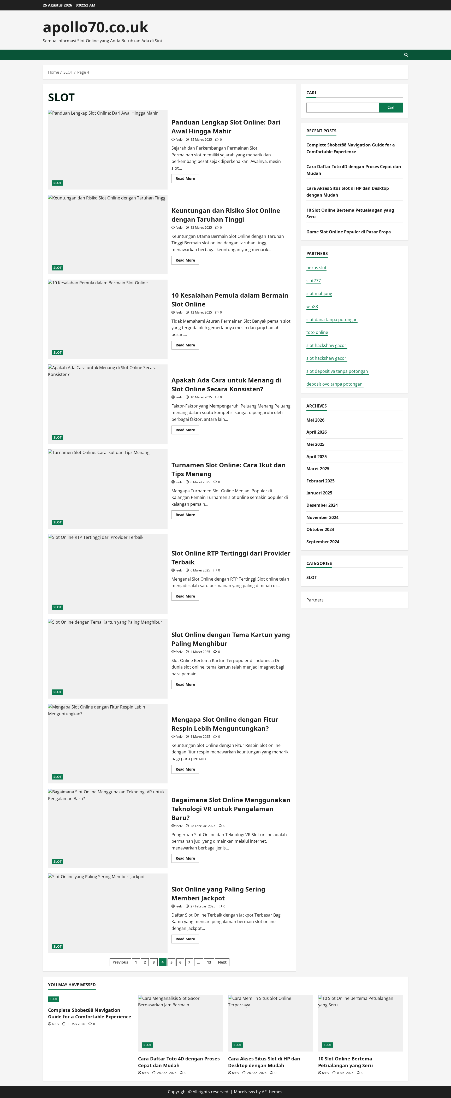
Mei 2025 (315, 444)
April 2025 (316, 456)
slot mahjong (319, 293)
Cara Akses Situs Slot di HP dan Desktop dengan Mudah (264, 1061)
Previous (120, 962)
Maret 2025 (317, 468)
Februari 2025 (320, 481)
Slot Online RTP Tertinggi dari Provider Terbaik (108, 574)
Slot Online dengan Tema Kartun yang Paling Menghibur (108, 659)
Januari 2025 (319, 493)
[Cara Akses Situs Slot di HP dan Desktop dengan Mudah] (270, 1023)
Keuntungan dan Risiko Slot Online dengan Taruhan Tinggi (108, 234)
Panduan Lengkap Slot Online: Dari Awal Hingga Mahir (108, 150)
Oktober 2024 (320, 529)
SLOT (58, 183)
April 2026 (316, 432)
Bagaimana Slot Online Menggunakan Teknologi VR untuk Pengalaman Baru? (108, 828)
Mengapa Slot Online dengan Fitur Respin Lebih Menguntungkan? (108, 743)
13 (209, 962)
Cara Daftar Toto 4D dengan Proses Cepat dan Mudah (179, 1061)
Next (222, 962)
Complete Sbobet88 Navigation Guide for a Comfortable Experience (89, 1013)
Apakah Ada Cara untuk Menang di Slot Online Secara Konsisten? (108, 404)
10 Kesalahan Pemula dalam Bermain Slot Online (108, 319)
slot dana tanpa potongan (332, 319)
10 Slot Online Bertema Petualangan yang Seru (345, 1061)
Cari (311, 93)
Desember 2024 (322, 505)
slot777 (313, 281)
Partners (315, 600)
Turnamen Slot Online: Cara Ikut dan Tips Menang (108, 489)
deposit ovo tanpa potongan (335, 384)
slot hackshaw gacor (326, 345)
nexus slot (316, 267)
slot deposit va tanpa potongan (337, 371)
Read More (187, 179)
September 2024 (322, 542)
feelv (178, 139)
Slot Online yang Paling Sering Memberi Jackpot (108, 913)
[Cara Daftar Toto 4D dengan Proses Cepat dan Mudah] (180, 1023)
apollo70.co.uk (96, 27)
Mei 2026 (315, 420)
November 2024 (322, 517)
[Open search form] (406, 55)
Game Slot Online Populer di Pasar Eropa (348, 232)
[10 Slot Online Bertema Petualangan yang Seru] (360, 1023)
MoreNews (244, 1092)
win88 (312, 306)
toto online (317, 332)
